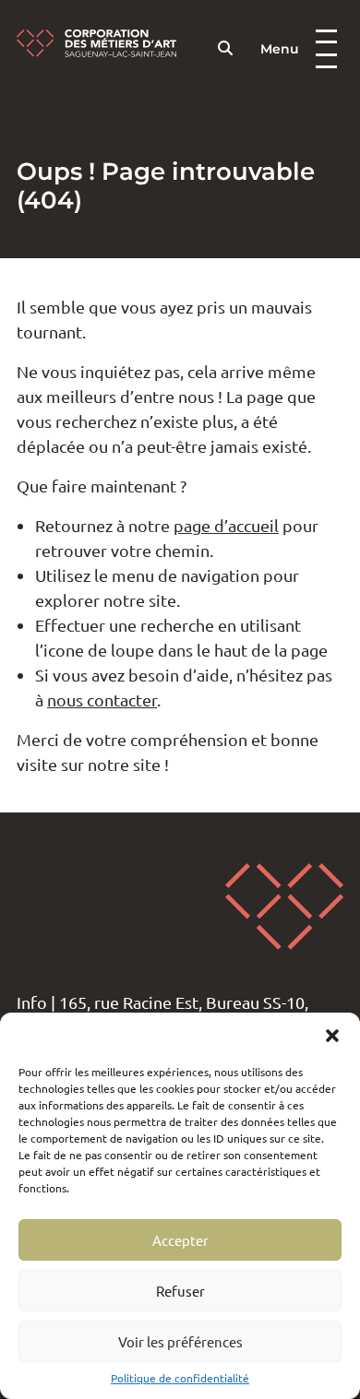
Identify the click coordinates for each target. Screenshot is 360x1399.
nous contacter (102, 699)
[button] (332, 1035)
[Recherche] (225, 48)
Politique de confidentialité (180, 1378)
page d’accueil (226, 525)
